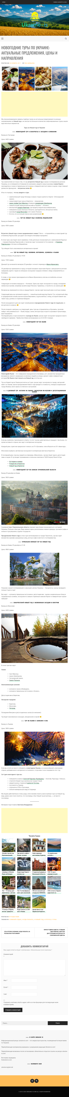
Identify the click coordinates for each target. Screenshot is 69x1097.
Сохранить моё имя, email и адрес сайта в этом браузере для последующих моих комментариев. (31, 1003)
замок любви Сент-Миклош (18, 203)
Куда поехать (28, 919)
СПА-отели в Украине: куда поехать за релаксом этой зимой (17, 932)
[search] (66, 38)
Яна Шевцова (30, 63)
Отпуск (48, 919)
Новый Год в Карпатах (16, 466)
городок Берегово (23, 207)
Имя (5, 980)
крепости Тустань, (33, 783)
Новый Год (39, 919)
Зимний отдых (15, 919)
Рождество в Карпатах (17, 464)
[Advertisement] (34, 104)
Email (6, 987)
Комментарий (7, 955)
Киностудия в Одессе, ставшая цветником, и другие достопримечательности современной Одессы (54, 932)
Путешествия (14, 916)
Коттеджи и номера (15, 461)
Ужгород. (12, 708)
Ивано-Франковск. (53, 264)
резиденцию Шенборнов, (43, 203)
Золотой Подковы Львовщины (33, 779)
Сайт (5, 994)
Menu (3, 2)
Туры (55, 919)
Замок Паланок (14, 680)
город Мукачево (21, 212)
